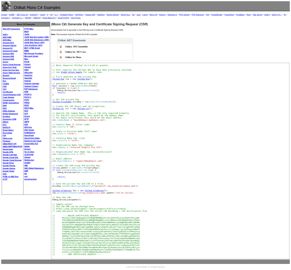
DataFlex (101, 14)
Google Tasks (8, 171)
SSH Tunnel (29, 130)
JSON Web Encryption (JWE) (36, 37)
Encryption (7, 132)
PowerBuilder (216, 14)
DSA (5, 108)
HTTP (5, 179)
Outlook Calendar (31, 83)
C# (51, 14)
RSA (26, 110)
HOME (11, 14)
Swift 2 (267, 14)
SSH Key (28, 127)
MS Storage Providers (33, 53)
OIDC (26, 69)
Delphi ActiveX (113, 14)
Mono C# (153, 14)
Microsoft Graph (31, 56)
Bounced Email (9, 78)
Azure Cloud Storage (12, 64)
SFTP (26, 119)
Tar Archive (29, 151)
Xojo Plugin (76, 17)
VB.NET (28, 17)
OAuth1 (27, 64)
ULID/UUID (28, 154)
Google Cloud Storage (12, 160)
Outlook (27, 80)
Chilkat (4, 14)
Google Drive (8, 162)
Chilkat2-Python (66, 14)
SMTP (26, 121)
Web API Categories (11, 28)
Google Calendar (10, 154)
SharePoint (29, 135)
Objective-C (172, 14)
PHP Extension (198, 14)
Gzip (5, 173)
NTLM (26, 61)
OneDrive (28, 75)
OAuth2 (27, 67)
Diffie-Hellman (9, 111)
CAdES (6, 83)
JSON (26, 34)
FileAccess (7, 138)
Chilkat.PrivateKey (62, 102)
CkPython (79, 14)
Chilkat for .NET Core (75, 52)
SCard (27, 116)
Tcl (285, 14)
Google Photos (9, 165)
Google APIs (8, 152)
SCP (26, 113)
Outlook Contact (31, 86)
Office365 (28, 72)
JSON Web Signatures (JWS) (36, 39)
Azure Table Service (11, 72)
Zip (25, 173)
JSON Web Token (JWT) (34, 42)
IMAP (26, 31)
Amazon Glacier (10, 45)
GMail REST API (9, 143)
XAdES (27, 162)
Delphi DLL (125, 14)
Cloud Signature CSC (12, 94)
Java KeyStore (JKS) (33, 45)
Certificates (8, 91)
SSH (26, 124)
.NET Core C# (22, 14)
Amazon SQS (8, 59)
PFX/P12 (28, 94)
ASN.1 (5, 34)
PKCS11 (27, 97)
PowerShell (229, 14)
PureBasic (240, 14)
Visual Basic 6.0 (49, 17)
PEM (26, 91)
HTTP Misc (28, 28)
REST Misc (29, 108)
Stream (27, 149)
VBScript (36, 17)
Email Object (8, 130)
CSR (5, 86)
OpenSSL (28, 78)
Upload (27, 157)
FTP (4, 135)
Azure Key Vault (10, 67)
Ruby (248, 14)
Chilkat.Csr (58, 109)
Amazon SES (8, 53)
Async (5, 61)
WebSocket (29, 160)
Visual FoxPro (63, 17)
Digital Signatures (10, 113)
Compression (8, 100)
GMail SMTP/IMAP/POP (12, 146)
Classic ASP (90, 14)
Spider (27, 146)
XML (26, 165)
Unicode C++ (17, 17)
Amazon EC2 (8, 42)
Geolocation (8, 149)
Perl (207, 14)
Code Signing (8, 97)
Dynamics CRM (9, 119)
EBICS (5, 122)
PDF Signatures (31, 89)
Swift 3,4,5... (277, 14)
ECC (5, 124)
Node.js (162, 14)
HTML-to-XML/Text (10, 176)
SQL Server (257, 14)
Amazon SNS (8, 56)
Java (138, 14)
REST (26, 105)
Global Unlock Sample (71, 72)
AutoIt (42, 14)
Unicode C (5, 17)
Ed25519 (6, 127)
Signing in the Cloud (32, 140)
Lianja (145, 14)
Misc (26, 59)
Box (4, 81)
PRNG (27, 102)
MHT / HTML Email (32, 48)
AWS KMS (7, 37)
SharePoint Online (32, 138)
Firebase (6, 141)
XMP (26, 171)
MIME (26, 50)
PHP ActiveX (184, 14)
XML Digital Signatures (34, 168)
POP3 (26, 99)
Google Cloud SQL (10, 157)
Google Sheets (9, 168)
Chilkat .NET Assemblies (76, 46)
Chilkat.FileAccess (62, 191)
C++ (56, 14)
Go (133, 14)
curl (26, 176)
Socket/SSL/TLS (31, 143)
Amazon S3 (8, 48)
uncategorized (30, 179)
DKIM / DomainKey (11, 102)
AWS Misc (7, 40)
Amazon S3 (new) (10, 50)
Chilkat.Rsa (58, 79)
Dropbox (6, 116)
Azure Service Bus (11, 70)
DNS (5, 105)
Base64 (6, 75)
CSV (5, 89)
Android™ (34, 14)
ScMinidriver (29, 132)
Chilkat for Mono (73, 57)
